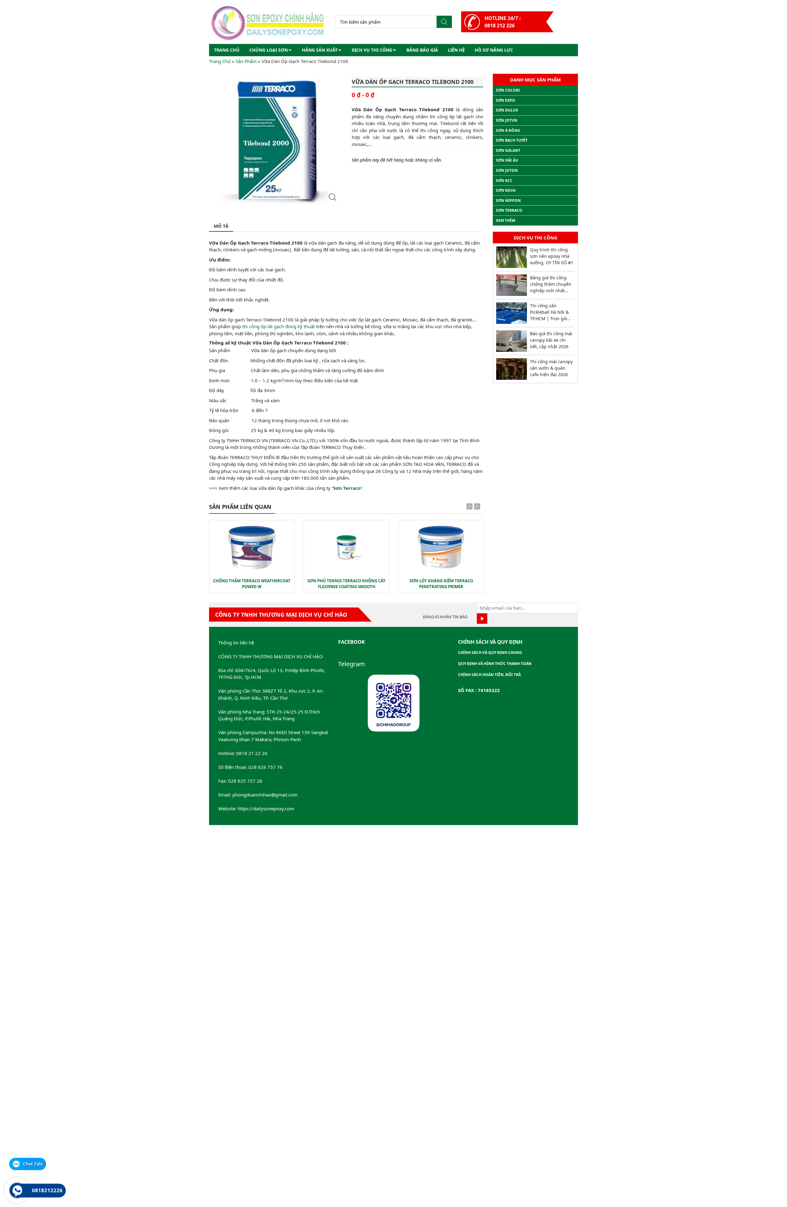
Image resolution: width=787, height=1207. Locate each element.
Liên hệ (456, 50)
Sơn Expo (505, 100)
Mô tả (221, 226)
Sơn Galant (508, 150)
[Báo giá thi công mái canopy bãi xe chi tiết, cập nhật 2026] (511, 341)
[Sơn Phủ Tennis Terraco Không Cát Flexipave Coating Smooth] (346, 547)
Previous (469, 507)
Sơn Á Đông (508, 130)
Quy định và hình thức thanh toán (495, 663)
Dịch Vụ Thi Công (372, 50)
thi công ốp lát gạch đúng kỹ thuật (278, 326)
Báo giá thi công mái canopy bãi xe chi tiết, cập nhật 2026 (551, 340)
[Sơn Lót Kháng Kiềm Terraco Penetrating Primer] (441, 547)
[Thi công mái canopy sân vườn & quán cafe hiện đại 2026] (511, 369)
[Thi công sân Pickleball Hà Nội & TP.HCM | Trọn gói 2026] (511, 313)
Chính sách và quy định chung (490, 652)
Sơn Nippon (508, 200)
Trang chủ (226, 50)
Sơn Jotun (506, 120)
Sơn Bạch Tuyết (512, 140)
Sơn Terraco (509, 210)
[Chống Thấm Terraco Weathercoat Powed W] (251, 547)
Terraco (352, 488)
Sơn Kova (506, 190)
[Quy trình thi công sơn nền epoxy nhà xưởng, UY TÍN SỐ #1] (511, 257)
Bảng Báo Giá (422, 50)
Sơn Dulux (507, 110)
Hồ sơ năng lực (494, 50)
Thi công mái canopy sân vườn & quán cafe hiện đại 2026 (551, 368)
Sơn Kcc (504, 180)
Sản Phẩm (246, 61)
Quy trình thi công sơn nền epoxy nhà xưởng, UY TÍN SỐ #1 (551, 256)
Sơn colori (508, 90)
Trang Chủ (220, 61)
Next (477, 507)
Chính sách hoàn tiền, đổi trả (489, 674)
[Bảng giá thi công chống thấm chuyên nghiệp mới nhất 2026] (511, 285)
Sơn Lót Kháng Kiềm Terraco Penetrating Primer (441, 584)
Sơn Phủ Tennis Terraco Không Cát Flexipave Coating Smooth (346, 584)
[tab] (221, 226)
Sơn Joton (507, 170)
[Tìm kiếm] (444, 22)
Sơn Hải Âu (507, 160)
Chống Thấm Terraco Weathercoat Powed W (252, 584)
